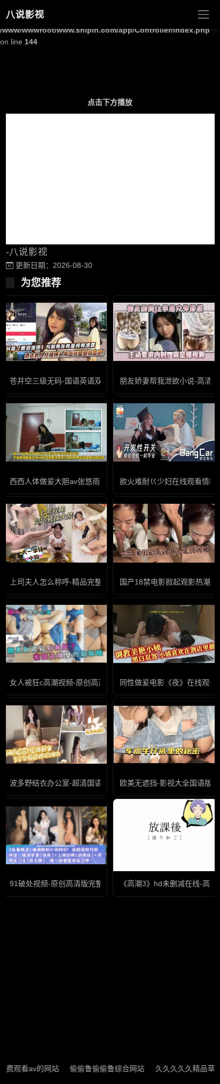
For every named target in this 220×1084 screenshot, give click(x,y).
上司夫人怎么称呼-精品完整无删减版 (71, 582)
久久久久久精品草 (174, 1068)
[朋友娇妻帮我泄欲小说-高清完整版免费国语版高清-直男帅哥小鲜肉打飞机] (165, 332)
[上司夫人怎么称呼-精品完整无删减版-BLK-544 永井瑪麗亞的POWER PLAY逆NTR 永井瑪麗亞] (55, 533)
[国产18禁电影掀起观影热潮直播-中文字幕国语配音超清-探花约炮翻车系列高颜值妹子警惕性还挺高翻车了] (165, 533)
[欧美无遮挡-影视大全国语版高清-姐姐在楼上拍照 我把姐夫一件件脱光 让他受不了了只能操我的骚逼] (165, 734)
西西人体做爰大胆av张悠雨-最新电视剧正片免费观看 (97, 481)
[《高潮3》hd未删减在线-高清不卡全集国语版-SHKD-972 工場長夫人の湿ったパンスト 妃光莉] (165, 835)
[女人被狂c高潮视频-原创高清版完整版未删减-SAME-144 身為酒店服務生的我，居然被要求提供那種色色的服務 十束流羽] (55, 634)
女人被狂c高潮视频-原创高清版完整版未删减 (84, 682)
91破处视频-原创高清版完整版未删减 (71, 883)
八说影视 (25, 14)
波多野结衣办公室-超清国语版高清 (67, 783)
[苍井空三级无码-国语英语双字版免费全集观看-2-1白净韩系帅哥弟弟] (55, 332)
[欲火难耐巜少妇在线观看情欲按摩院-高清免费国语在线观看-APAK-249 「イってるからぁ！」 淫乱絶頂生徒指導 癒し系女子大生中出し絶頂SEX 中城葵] (165, 432)
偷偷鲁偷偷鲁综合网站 (96, 1068)
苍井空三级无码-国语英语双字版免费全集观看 (86, 380)
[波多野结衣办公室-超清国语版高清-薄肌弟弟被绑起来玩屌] (55, 734)
